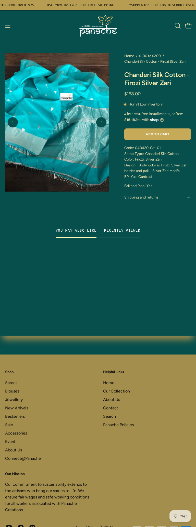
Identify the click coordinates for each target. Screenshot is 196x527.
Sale (9, 424)
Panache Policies (118, 424)
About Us (13, 449)
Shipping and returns (141, 197)
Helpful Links (113, 372)
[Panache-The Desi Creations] (98, 25)
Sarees (11, 382)
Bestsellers (15, 416)
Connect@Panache (23, 458)
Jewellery (14, 399)
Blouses (12, 391)
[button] (177, 25)
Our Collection (116, 391)
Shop (9, 372)
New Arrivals (16, 407)
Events (11, 441)
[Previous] (13, 122)
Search (109, 416)
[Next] (101, 122)
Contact (110, 407)
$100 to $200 (150, 56)
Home (129, 56)
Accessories (16, 433)
